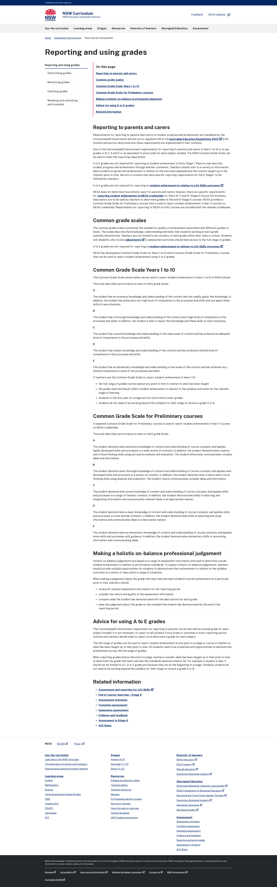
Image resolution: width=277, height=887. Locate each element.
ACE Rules (105, 725)
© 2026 (61, 744)
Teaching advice (119, 785)
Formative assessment (113, 705)
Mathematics (52, 785)
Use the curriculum (56, 755)
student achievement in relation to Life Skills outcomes (185, 185)
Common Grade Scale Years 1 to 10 (117, 86)
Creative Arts (52, 803)
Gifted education (185, 759)
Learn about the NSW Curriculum (62, 759)
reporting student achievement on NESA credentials (130, 195)
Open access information (92, 872)
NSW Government (176, 872)
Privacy (78, 744)
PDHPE (49, 808)
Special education (185, 769)
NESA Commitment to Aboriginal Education (198, 790)
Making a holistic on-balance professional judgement (129, 99)
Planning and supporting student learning (66, 769)
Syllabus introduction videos (125, 780)
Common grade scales (110, 79)
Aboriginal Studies (185, 810)
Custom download (120, 813)
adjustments (133, 239)
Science (49, 789)
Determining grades (59, 73)
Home (48, 38)
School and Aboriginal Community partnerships (200, 786)
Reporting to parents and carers (116, 73)
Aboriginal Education (189, 781)
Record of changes (121, 803)
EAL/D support (184, 764)
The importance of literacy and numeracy (66, 764)
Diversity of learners (189, 755)
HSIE (47, 799)
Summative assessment (114, 710)
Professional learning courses (126, 799)
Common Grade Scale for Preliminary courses (124, 92)
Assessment (184, 817)
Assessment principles (113, 700)
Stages (115, 755)
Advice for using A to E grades (115, 105)
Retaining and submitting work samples (62, 102)
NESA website (217, 14)
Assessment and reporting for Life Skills (124, 689)
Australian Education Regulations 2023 (193, 139)
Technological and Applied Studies (63, 794)
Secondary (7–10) (120, 764)
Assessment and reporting (67, 38)
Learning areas (54, 776)
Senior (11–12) (117, 769)
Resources (117, 776)
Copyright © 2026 (53, 880)
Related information (108, 111)
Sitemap (49, 872)
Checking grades (57, 91)
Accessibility (66, 872)
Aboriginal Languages (187, 805)
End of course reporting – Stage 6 (120, 694)
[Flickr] (103, 742)
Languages (51, 813)
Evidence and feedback (113, 715)
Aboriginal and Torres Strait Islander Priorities (200, 795)
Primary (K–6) (118, 759)
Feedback (197, 14)
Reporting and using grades (190, 840)
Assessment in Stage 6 (113, 720)
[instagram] (100, 742)
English (49, 780)
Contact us (154, 872)
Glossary (115, 794)
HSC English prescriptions (124, 817)
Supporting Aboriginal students (192, 774)
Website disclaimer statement (127, 872)
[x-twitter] (90, 742)
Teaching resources (121, 789)
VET (47, 817)
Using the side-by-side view (125, 808)
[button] (56, 28)
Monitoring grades (58, 82)
